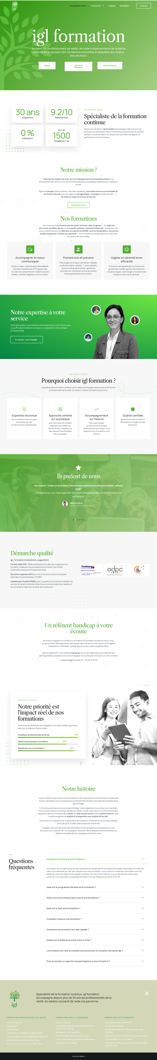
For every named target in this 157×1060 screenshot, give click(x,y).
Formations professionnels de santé (26, 1017)
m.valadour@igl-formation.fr (71, 660)
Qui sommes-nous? (78, 5)
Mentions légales (78, 1056)
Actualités (124, 5)
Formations (96, 5)
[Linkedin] (146, 993)
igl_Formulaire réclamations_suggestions (29, 560)
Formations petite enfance (119, 1017)
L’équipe (112, 5)
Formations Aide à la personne (72, 1017)
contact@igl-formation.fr (79, 877)
